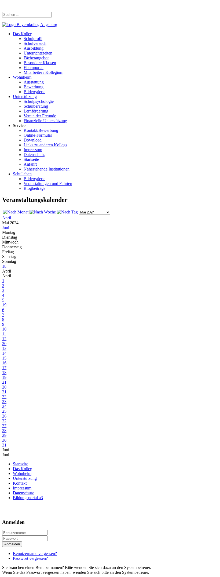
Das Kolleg (22, 33)
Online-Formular (38, 135)
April (6, 218)
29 (4, 435)
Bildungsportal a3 (28, 497)
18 (4, 266)
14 (4, 353)
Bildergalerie (34, 91)
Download (33, 140)
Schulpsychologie (39, 101)
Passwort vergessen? (30, 558)
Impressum (33, 149)
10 (4, 329)
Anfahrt (30, 164)
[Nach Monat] (15, 212)
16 (4, 363)
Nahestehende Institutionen (46, 169)
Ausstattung (34, 82)
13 (4, 348)
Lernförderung (36, 111)
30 (4, 440)
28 (4, 430)
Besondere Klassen (40, 62)
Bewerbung (33, 87)
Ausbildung (33, 48)
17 (4, 367)
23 (4, 401)
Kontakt (20, 483)
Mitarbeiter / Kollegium (43, 72)
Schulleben (22, 174)
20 (4, 343)
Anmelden (12, 544)
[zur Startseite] (29, 24)
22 (4, 396)
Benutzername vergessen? (35, 553)
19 (4, 305)
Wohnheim (22, 77)
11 (4, 334)
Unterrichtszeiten (38, 53)
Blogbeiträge (34, 188)
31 (4, 445)
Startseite (31, 159)
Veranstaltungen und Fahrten (48, 183)
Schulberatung (36, 106)
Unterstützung (25, 96)
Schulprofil (33, 38)
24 (4, 406)
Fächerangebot (36, 58)
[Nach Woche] (43, 212)
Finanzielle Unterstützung (45, 120)
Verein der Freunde (40, 116)
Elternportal (33, 67)
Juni (5, 227)
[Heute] (67, 212)
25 (4, 411)
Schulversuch (35, 43)
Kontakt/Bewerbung (41, 130)
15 (4, 358)
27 (4, 425)
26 (4, 416)
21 (4, 382)
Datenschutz (34, 154)
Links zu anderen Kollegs (45, 145)
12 (4, 338)
